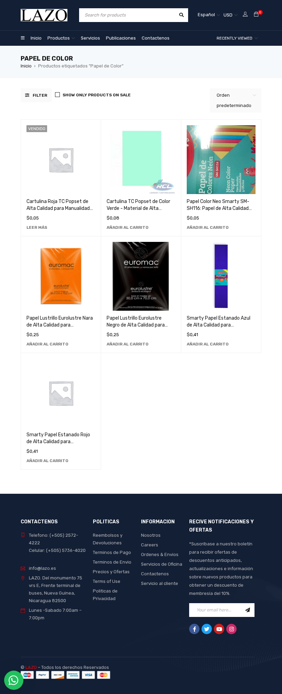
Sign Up (247, 610)
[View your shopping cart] (256, 14)
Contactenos (155, 573)
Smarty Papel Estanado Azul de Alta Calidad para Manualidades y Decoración (218, 325)
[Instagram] (231, 629)
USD (228, 15)
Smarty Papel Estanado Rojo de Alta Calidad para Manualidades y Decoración (58, 441)
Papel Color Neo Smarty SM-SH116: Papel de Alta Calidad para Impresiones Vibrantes (218, 208)
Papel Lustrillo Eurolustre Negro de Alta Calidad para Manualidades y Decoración (136, 325)
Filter (40, 95)
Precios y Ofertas (111, 571)
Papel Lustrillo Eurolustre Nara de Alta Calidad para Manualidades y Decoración (59, 325)
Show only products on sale (97, 95)
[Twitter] (207, 629)
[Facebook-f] (194, 629)
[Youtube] (219, 629)
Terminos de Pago (112, 552)
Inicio (26, 65)
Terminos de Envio (112, 562)
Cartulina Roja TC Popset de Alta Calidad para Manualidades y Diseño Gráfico (60, 208)
